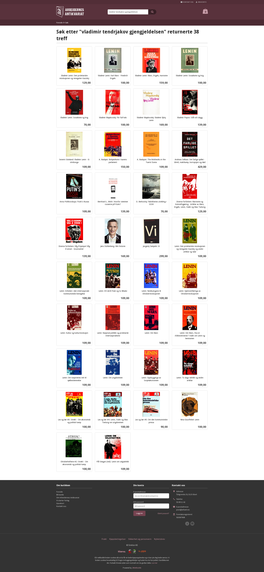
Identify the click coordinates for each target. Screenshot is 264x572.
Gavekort (60, 503)
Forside (59, 22)
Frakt (104, 539)
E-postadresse (139, 492)
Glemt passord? (163, 513)
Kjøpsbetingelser (117, 539)
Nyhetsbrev (159, 539)
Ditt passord (138, 502)
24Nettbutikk (136, 568)
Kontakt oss (61, 506)
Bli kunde (60, 494)
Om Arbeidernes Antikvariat (67, 497)
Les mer (154, 563)
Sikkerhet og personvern (139, 539)
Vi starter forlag (62, 500)
